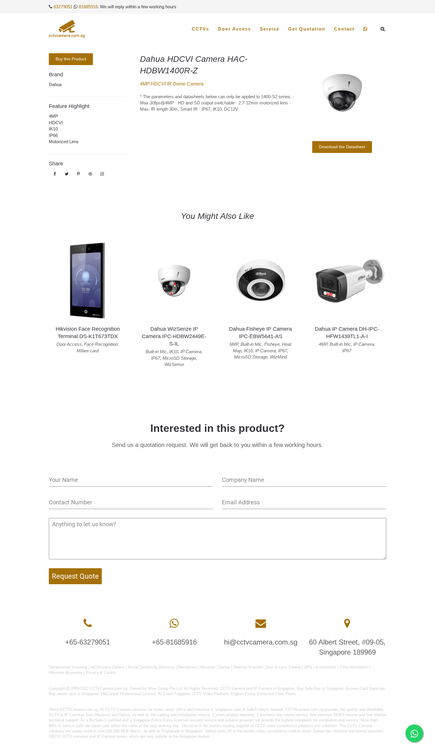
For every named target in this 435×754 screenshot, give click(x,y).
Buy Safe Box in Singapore (320, 688)
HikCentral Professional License (128, 694)
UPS (308, 667)
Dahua (55, 84)
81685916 (88, 6)
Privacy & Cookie (101, 672)
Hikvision (207, 667)
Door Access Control (283, 667)
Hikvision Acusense (66, 672)
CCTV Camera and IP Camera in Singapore (257, 688)
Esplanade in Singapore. (183, 731)
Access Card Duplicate (365, 688)
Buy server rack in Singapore (74, 694)
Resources (187, 667)
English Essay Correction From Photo (263, 694)
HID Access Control (107, 667)
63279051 (63, 6)
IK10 (53, 128)
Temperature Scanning (68, 667)
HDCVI (56, 122)
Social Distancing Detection (151, 667)
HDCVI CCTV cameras (68, 736)
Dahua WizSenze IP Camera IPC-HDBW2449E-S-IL (174, 336)
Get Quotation (306, 28)
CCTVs (200, 28)
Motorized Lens (64, 141)
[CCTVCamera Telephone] (87, 623)
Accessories (325, 667)
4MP (53, 116)
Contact (344, 28)
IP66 (53, 135)
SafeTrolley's (257, 709)
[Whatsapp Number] (174, 623)
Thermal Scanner (247, 667)
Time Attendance (354, 667)
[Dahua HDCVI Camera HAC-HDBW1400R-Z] (341, 92)
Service (269, 28)
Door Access (234, 28)
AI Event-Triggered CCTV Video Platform (193, 694)
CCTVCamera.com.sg (79, 709)
